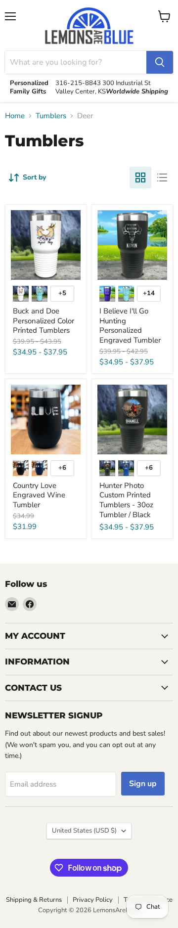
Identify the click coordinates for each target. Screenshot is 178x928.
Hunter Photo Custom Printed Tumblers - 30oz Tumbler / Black (126, 500)
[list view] (162, 177)
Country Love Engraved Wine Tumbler (39, 495)
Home (15, 116)
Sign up (143, 783)
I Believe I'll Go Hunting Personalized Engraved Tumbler (130, 325)
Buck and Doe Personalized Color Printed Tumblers (43, 320)
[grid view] (140, 177)
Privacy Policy (93, 899)
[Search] (159, 62)
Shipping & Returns (34, 899)
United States (84, 830)
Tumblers (51, 116)
